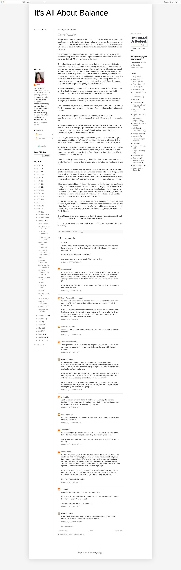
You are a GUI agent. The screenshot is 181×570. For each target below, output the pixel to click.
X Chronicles (137, 165)
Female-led (137, 102)
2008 (39, 212)
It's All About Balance (71, 12)
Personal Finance (139, 146)
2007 (39, 344)
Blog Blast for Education (137, 80)
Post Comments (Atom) (76, 535)
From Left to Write (139, 114)
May (40, 328)
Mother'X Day (43, 307)
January (41, 340)
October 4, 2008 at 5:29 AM (71, 262)
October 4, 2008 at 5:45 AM (71, 291)
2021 (39, 175)
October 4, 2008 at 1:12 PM (71, 335)
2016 (39, 187)
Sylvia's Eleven (43, 223)
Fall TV (135, 99)
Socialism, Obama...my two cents (43, 272)
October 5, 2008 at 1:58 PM (71, 407)
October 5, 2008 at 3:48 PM (71, 482)
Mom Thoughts (138, 131)
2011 (39, 202)
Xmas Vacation (67, 34)
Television (136, 155)
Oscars (135, 143)
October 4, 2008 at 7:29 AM (71, 319)
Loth (62, 397)
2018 (39, 181)
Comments (41, 138)
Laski (63, 489)
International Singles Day (137, 120)
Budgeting (136, 90)
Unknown (64, 269)
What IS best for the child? (43, 227)
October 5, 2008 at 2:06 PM (71, 423)
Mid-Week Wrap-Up (42, 261)
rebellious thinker (67, 342)
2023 (39, 168)
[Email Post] (81, 231)
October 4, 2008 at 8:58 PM (71, 352)
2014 (39, 193)
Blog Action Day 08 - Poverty (44, 266)
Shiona (63, 430)
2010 (39, 206)
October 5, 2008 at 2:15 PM (71, 445)
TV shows (136, 158)
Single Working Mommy (69, 298)
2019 (39, 178)
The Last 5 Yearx (42, 286)
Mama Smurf (65, 414)
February (41, 337)
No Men (41, 282)
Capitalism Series (139, 92)
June (40, 325)
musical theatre (138, 133)
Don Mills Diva (66, 327)
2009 (39, 209)
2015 (39, 190)
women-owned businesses (138, 162)
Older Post (118, 531)
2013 (39, 196)
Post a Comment (67, 526)
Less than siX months (43, 311)
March (40, 334)
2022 (39, 172)
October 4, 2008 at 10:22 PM (71, 390)
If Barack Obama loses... (44, 278)
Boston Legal (137, 84)
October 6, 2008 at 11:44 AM (71, 522)
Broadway (136, 87)
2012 (39, 199)
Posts (39, 134)
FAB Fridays (137, 97)
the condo (93, 59)
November (42, 218)
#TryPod (136, 77)
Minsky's (136, 128)
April (38, 85)
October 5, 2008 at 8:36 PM (71, 506)
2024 (39, 165)
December (42, 215)
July (40, 322)
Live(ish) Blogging (42, 302)
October (41, 221)
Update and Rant (42, 243)
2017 (39, 184)
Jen (62, 243)
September (42, 316)
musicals (136, 136)
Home (91, 531)
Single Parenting (139, 151)
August (41, 319)
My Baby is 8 (42, 247)
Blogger (100, 553)
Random (41, 257)
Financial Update (139, 110)
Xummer (41, 290)
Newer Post (63, 531)
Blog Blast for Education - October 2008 (44, 252)
